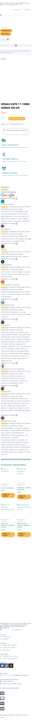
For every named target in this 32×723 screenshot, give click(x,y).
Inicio (1, 51)
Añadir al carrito (17, 118)
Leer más (4, 454)
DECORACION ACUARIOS (14, 51)
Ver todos (5, 34)
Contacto (27, 10)
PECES (5, 51)
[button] (16, 45)
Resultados (6, 31)
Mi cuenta (16, 10)
